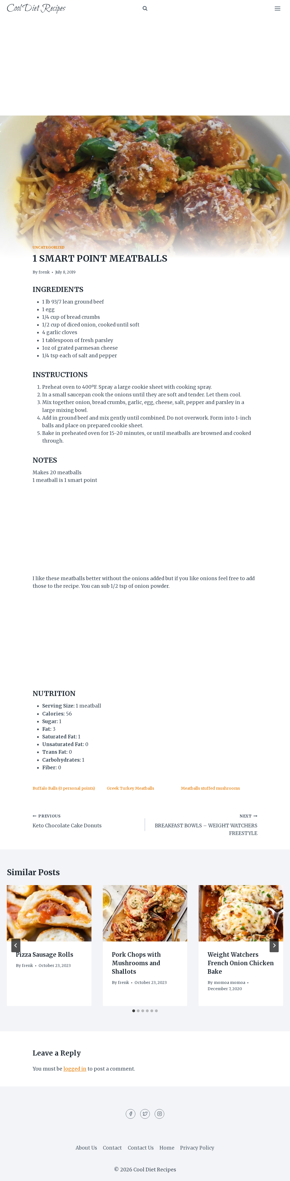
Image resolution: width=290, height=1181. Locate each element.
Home (166, 1148)
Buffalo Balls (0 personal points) (64, 788)
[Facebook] (130, 1114)
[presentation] (49, 913)
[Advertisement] (145, 59)
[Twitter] (145, 1114)
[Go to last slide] (15, 945)
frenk (44, 272)
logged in (74, 1069)
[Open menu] (277, 8)
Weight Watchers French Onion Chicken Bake (241, 963)
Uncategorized (49, 247)
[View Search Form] (145, 8)
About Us (86, 1148)
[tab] (133, 1010)
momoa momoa (229, 982)
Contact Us (141, 1148)
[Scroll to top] (276, 1172)
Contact (112, 1148)
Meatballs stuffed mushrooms (210, 788)
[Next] (274, 945)
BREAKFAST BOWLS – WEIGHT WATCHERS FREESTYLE (206, 825)
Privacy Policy (197, 1148)
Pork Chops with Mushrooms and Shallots (136, 963)
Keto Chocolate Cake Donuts (67, 821)
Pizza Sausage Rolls (44, 954)
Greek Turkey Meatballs (130, 788)
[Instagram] (159, 1114)
